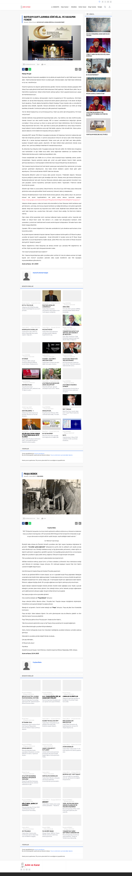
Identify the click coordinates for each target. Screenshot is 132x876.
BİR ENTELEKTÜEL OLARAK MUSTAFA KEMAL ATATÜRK (30, 697)
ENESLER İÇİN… (47, 411)
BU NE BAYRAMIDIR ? (92, 75)
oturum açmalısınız (39, 453)
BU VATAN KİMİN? (47, 433)
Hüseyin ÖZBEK (46, 827)
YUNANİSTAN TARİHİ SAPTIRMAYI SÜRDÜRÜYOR (71, 832)
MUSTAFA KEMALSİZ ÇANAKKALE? (48, 306)
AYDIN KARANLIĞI (68, 746)
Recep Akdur (25, 431)
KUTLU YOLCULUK (27, 305)
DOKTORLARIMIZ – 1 (28, 411)
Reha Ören (65, 407)
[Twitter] (105, 2)
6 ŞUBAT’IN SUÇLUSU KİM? (50, 721)
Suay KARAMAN (67, 303)
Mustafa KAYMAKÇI (67, 355)
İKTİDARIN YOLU (27, 722)
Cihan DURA (45, 381)
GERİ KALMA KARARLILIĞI (50, 776)
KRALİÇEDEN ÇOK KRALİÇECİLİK (68, 721)
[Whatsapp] (111, 2)
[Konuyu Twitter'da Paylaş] (26, 69)
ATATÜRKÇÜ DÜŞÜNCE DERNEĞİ (70, 385)
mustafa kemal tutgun (40, 273)
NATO (64, 435)
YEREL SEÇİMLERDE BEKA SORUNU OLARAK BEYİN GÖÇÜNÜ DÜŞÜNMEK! (70, 805)
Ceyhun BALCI (45, 303)
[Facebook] (103, 2)
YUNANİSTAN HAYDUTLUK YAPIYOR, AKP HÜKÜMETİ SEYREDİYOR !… (71, 332)
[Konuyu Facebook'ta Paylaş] (23, 69)
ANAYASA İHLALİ (27, 385)
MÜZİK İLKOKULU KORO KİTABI (95, 93)
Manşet (64, 327)
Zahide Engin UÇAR (27, 407)
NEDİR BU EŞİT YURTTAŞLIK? (71, 774)
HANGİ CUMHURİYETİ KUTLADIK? (48, 749)
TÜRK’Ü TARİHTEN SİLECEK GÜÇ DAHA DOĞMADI (98, 55)
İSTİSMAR (25, 359)
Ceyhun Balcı (37, 662)
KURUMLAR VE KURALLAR (30, 329)
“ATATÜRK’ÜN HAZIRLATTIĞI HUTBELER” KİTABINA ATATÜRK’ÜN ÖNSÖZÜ (97, 114)
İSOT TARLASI (67, 409)
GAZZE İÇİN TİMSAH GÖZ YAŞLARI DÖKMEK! (70, 359)
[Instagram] (108, 2)
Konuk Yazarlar (26, 303)
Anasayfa (26, 22)
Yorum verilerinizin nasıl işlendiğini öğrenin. (62, 455)
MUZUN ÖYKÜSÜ (47, 329)
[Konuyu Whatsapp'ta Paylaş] (29, 69)
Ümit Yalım (69, 327)
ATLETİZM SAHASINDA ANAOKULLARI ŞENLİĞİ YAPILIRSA (29, 777)
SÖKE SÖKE (66, 307)
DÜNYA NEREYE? (27, 748)
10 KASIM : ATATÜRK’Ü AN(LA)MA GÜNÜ (49, 359)
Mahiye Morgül (32, 22)
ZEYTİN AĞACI (26, 831)
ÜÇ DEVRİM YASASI (48, 831)
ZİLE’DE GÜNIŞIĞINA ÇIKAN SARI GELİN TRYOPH (98, 34)
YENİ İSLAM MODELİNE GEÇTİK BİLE (97, 134)
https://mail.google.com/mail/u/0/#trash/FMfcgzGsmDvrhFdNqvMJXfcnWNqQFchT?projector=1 (51, 200)
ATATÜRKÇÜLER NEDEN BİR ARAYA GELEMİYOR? (50, 384)
